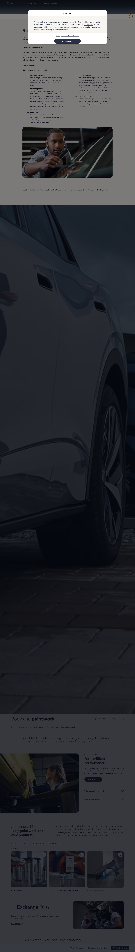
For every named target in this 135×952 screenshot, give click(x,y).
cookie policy (88, 24)
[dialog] (67, 476)
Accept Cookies (67, 41)
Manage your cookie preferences (67, 36)
